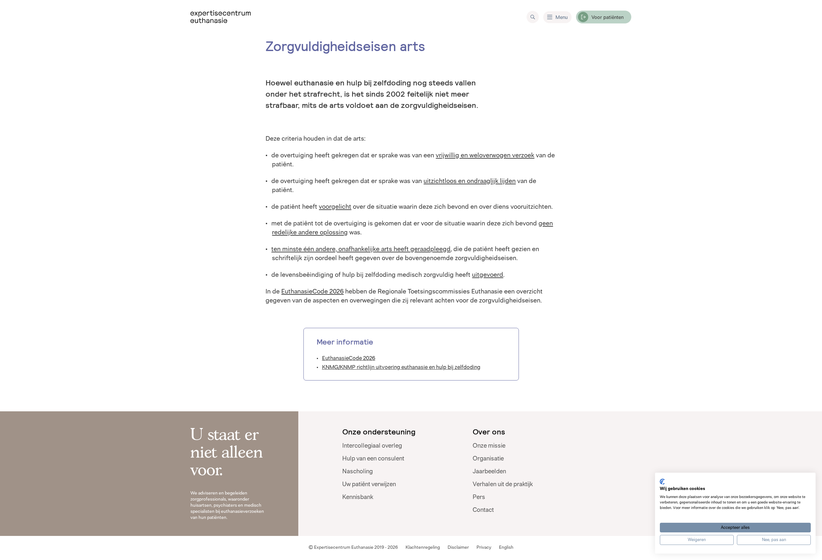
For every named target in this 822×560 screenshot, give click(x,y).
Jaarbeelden (489, 471)
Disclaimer (458, 547)
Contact (483, 510)
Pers (479, 497)
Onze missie (489, 446)
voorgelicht (335, 206)
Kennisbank (357, 497)
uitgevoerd (487, 274)
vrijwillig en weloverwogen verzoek (485, 155)
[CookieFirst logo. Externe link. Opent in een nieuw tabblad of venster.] (662, 482)
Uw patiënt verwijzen (369, 484)
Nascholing (357, 471)
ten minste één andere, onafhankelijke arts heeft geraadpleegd (360, 249)
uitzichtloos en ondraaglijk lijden (470, 181)
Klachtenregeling (423, 547)
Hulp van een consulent (373, 458)
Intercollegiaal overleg (372, 446)
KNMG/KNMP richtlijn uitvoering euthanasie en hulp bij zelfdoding (401, 367)
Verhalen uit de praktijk (503, 484)
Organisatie (488, 458)
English (506, 547)
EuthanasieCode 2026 (312, 291)
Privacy (484, 547)
